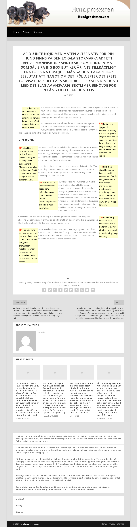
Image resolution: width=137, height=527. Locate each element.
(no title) (20, 499)
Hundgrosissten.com (29, 524)
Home (16, 32)
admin (41, 332)
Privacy (26, 32)
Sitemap (38, 32)
